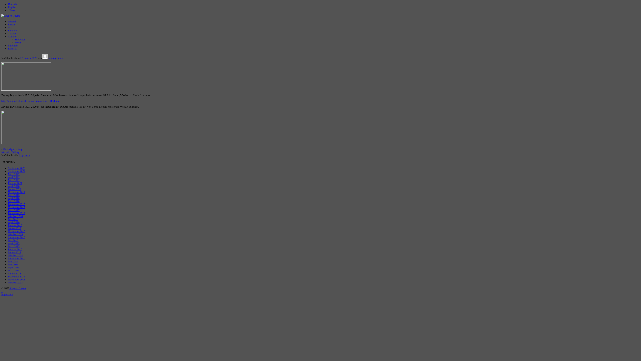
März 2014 (14, 270)
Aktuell (12, 21)
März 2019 (14, 195)
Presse (11, 24)
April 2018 (14, 198)
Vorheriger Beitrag (12, 149)
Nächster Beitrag (10, 152)
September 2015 (16, 237)
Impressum (7, 294)
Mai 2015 (13, 240)
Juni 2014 (13, 264)
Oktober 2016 (15, 216)
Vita (10, 27)
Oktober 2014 (15, 255)
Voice (18, 42)
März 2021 (14, 180)
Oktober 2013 (15, 282)
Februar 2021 (15, 183)
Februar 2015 (15, 249)
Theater (12, 33)
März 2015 (14, 246)
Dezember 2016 (16, 213)
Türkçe (12, 10)
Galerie (12, 36)
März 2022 (14, 174)
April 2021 (14, 177)
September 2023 (16, 168)
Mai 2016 (13, 219)
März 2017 (14, 210)
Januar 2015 (14, 252)
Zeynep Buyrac (56, 58)
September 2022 (16, 171)
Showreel (20, 39)
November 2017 (16, 207)
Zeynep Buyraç (17, 288)
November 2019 (16, 192)
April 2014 (14, 267)
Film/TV (12, 30)
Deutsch (12, 4)
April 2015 (14, 243)
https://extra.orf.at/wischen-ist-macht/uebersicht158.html (30, 101)
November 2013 (16, 279)
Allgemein (24, 155)
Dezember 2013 (16, 276)
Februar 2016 (15, 225)
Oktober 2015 (15, 234)
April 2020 (14, 186)
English (12, 7)
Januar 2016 (14, 228)
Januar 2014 (14, 273)
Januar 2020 (14, 189)
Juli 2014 (13, 261)
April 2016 (14, 222)
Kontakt (12, 48)
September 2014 (16, 258)
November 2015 (16, 231)
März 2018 (14, 201)
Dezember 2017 (16, 204)
